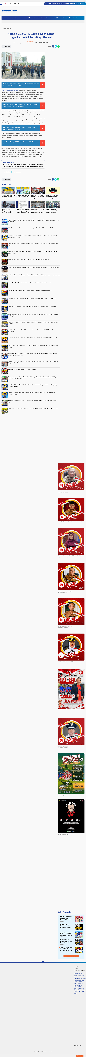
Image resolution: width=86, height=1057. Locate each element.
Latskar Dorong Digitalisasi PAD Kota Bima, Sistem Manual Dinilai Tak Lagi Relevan (66, 941)
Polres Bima (77, 990)
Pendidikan (56, 18)
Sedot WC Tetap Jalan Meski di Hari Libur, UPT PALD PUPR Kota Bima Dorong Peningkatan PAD (66, 949)
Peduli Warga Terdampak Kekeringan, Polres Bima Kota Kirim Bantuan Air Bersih (32, 298)
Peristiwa (41, 18)
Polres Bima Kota (79, 990)
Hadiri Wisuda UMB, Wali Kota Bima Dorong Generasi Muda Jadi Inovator (29, 283)
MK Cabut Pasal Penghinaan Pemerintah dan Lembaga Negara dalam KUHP (65, 3)
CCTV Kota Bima (78, 1045)
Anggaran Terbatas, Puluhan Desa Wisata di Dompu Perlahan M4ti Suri (29, 259)
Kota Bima (5, 90)
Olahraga (81, 980)
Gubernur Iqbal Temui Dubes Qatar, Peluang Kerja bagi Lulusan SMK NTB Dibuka (32, 306)
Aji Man (76, 973)
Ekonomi (48, 18)
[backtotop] (43, 962)
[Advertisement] (31, 426)
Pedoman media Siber (79, 970)
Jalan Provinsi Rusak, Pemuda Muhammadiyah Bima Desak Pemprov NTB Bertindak (33, 228)
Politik (28, 18)
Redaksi (76, 968)
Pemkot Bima (17, 172)
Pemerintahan (13, 18)
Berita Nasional (72, 18)
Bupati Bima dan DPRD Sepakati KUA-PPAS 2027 (22, 369)
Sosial (34, 18)
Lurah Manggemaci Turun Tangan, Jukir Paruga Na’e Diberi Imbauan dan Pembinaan (33, 408)
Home (4, 3)
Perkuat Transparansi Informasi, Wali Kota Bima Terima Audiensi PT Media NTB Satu (33, 338)
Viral (63, 18)
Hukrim (22, 18)
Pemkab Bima (78, 983)
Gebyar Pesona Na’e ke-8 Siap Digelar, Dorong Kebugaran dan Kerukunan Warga (66, 918)
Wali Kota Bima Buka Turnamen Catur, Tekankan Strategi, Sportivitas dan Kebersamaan (34, 275)
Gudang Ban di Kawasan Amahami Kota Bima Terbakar (65, 926)
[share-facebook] (53, 46)
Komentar (7, 179)
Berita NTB (81, 975)
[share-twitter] (56, 46)
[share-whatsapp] (58, 46)
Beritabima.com (13, 90)
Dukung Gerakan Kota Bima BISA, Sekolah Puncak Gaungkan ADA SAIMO (66, 933)
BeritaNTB (77, 978)
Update (80, 1056)
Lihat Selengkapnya (71, 956)
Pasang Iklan (77, 966)
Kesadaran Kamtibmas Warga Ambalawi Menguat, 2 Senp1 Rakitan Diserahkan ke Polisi (33, 267)
